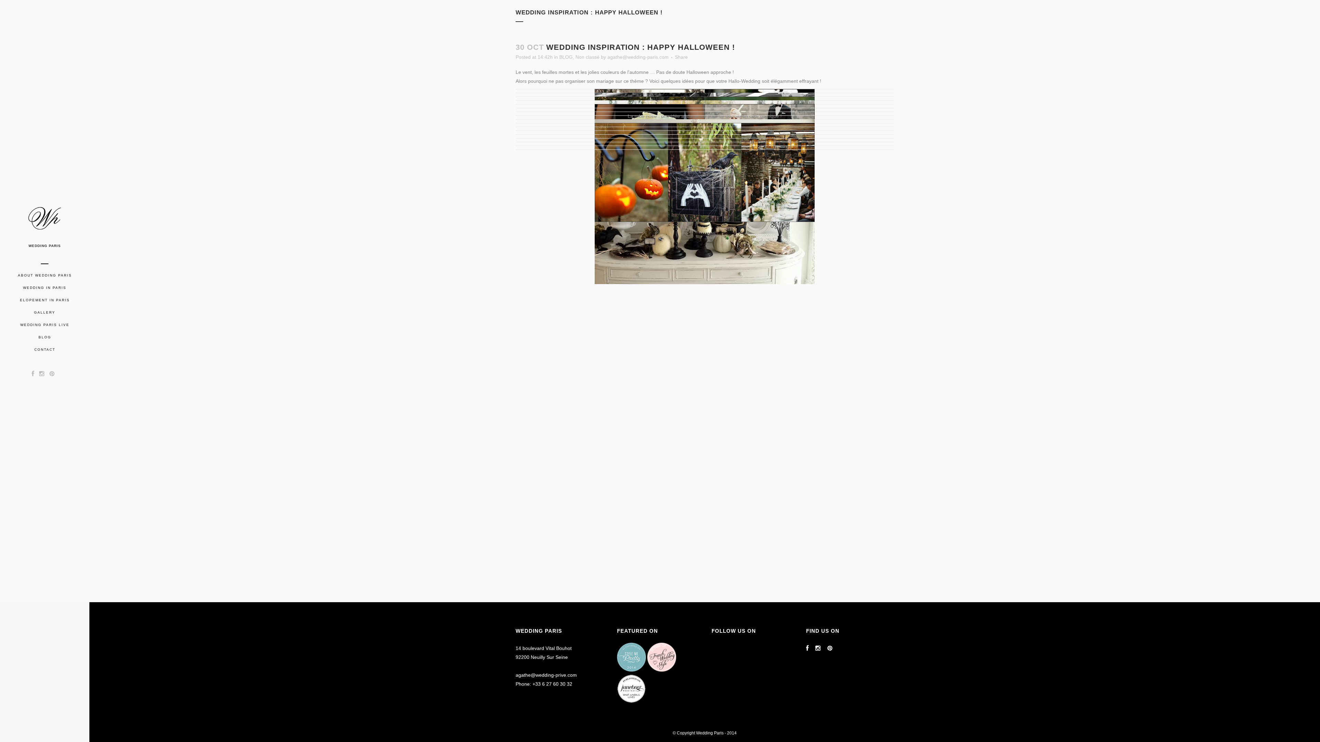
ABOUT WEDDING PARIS (45, 275)
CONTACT (44, 349)
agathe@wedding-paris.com (638, 57)
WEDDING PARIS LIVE (44, 325)
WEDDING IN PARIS (44, 288)
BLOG (44, 337)
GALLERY (44, 312)
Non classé (587, 57)
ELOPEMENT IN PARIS (45, 300)
